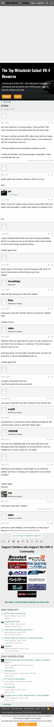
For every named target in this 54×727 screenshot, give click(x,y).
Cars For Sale (9, 668)
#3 (52, 200)
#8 (52, 336)
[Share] (48, 122)
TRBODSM (12, 431)
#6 (52, 290)
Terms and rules (17, 709)
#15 (51, 523)
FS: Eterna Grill (10, 687)
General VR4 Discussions (13, 626)
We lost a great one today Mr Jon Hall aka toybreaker (24, 638)
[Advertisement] (27, 34)
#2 (52, 175)
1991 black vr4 (10, 671)
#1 (52, 123)
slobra (11, 328)
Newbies (7, 618)
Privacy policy (29, 709)
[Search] (51, 3)
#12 (51, 439)
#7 (52, 309)
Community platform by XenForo (21, 712)
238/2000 (8, 646)
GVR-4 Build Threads (12, 651)
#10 (51, 399)
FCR (10, 493)
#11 (51, 417)
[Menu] (3, 3)
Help (37, 709)
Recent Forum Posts (9, 609)
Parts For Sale (9, 684)
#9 (52, 377)
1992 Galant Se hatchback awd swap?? (19, 630)
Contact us (5, 709)
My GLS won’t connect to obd (15, 613)
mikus (11, 514)
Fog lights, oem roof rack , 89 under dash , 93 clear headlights (27, 695)
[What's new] (47, 3)
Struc (10, 300)
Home (43, 709)
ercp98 (11, 409)
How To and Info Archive (13, 635)
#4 (52, 234)
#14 (51, 501)
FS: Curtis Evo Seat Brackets (15, 679)
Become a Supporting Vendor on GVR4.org (27, 602)
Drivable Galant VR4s (12, 621)
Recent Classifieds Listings (12, 656)
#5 (52, 265)
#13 (51, 464)
